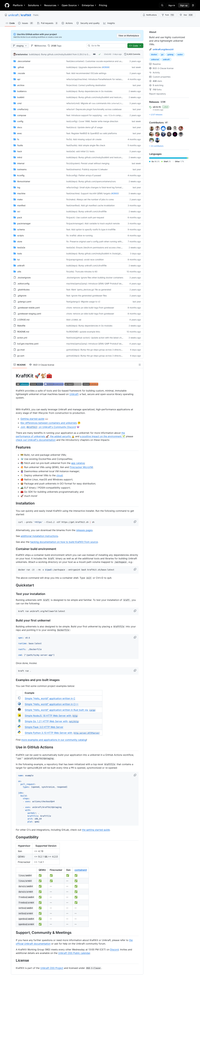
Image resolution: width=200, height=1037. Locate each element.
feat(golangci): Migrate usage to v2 (83, 301)
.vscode (21, 73)
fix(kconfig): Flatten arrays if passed (83, 175)
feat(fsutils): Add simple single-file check (85, 145)
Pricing (103, 5)
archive (20, 85)
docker (154, 54)
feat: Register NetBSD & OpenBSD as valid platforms (91, 133)
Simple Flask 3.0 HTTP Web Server (44, 727)
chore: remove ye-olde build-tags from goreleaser (90, 307)
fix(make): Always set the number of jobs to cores (90, 199)
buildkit (20, 97)
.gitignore (21, 295)
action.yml (22, 337)
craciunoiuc (22, 54)
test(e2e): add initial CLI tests (80, 151)
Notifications (151, 15)
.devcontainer (23, 61)
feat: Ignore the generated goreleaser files (86, 295)
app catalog (77, 463)
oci (18, 211)
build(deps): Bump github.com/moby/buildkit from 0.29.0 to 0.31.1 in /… (63, 54)
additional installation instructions (39, 536)
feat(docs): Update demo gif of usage (84, 127)
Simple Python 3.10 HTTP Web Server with (62, 732)
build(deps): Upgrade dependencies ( (84, 67)
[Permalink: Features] (14, 447)
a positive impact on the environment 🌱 (102, 436)
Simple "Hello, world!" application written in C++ (51, 704)
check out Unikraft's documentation (36, 439)
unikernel (155, 59)
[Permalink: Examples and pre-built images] (14, 680)
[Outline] (139, 364)
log (18, 187)
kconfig (20, 175)
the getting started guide (96, 829)
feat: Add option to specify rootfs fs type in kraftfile (91, 229)
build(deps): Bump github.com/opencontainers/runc (91, 181)
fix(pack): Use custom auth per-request (85, 217)
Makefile (21, 325)
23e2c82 (107, 54)
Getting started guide (32, 418)
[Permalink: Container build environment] (14, 549)
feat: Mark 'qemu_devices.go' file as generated (88, 289)
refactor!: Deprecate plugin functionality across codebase (94, 109)
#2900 (115, 193)
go (162, 54)
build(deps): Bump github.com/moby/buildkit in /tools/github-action (98, 253)
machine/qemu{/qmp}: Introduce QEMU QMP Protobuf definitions (97, 283)
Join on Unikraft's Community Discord (48, 426)
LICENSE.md (23, 319)
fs (18, 139)
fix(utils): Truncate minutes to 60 (81, 271)
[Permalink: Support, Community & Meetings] (14, 932)
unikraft (13, 15)
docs (19, 127)
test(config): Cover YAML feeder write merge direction (92, 121)
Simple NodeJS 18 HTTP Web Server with (51, 715)
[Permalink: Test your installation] (14, 594)
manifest (21, 205)
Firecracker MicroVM (81, 467)
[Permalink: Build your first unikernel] (14, 620)
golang (170, 54)
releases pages (84, 530)
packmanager (24, 223)
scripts (20, 235)
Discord (114, 949)
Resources (50, 5)
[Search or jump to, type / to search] (162, 5)
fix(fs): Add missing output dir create (83, 139)
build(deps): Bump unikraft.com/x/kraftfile (86, 211)
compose (21, 115)
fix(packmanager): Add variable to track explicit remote (93, 223)
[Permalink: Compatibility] (14, 837)
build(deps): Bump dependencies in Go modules (89, 91)
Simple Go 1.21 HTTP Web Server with (51, 721)
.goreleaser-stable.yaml (28, 307)
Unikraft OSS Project (51, 967)
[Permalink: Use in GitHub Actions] (14, 747)
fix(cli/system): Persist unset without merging (87, 163)
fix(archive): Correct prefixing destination (86, 85)
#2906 (105, 67)
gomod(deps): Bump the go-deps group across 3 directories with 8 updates (102, 349)
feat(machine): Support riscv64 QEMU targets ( (89, 193)
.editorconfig (23, 283)
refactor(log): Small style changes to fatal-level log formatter (95, 187)
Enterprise (88, 5)
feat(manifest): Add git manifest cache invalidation (90, 205)
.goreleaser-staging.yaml (29, 313)
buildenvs (22, 91)
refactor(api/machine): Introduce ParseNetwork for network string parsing (101, 79)
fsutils (20, 145)
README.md (23, 331)
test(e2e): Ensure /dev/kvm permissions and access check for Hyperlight (101, 247)
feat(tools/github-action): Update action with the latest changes (96, 337)
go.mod (21, 349)
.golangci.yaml (24, 301)
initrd (19, 157)
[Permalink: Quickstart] (14, 585)
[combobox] (107, 45)
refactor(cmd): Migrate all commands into (97, 103)
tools (19, 253)
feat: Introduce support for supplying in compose (95, 115)
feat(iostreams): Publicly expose (87, 169)
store (19, 241)
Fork (169, 15)
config (20, 121)
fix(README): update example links (83, 331)
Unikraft (73, 394)
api (18, 79)
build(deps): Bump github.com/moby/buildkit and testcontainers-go (98, 97)
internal (20, 163)
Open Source (69, 5)
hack (19, 151)
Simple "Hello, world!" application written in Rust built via (60, 709)
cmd (19, 103)
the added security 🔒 (62, 436)
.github (20, 67)
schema (21, 229)
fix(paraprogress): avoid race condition (85, 259)
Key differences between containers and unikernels (48, 422)
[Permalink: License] (14, 960)
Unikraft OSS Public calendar (74, 953)
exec (19, 133)
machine (21, 193)
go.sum (20, 355)
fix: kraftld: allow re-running (79, 235)
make (20, 199)
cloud (59, 475)
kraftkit (26, 15)
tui (18, 259)
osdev (180, 54)
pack (19, 217)
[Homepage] (7, 5)
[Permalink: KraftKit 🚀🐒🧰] (14, 376)
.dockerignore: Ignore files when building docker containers (94, 277)
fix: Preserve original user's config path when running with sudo (96, 241)
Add (73, 319)
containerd (81, 869)
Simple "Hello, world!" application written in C (50, 698)
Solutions (33, 5)
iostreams (22, 169)
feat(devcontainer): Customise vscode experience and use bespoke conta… (102, 61)
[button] (135, 522)
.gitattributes (23, 289)
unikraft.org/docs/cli (163, 49)
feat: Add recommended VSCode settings (86, 73)
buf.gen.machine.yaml (27, 343)
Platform (18, 5)
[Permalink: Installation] (14, 503)
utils (19, 271)
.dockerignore (24, 277)
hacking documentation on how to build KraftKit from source (64, 541)
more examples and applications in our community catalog (53, 739)
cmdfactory (22, 109)
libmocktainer (23, 181)
